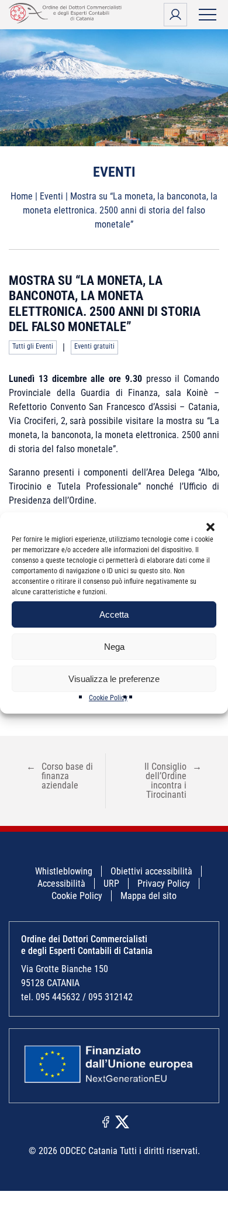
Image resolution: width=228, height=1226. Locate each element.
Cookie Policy (108, 698)
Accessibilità (61, 883)
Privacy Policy (163, 883)
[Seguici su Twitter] (122, 1121)
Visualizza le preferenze (114, 679)
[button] (210, 527)
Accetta (114, 614)
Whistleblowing (63, 871)
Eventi (51, 196)
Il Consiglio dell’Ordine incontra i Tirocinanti (173, 780)
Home (22, 196)
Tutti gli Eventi (32, 346)
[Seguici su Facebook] (106, 1121)
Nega (114, 647)
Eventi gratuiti (94, 346)
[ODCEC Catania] (67, 20)
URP (111, 883)
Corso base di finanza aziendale (59, 776)
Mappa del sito (148, 895)
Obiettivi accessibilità (151, 871)
